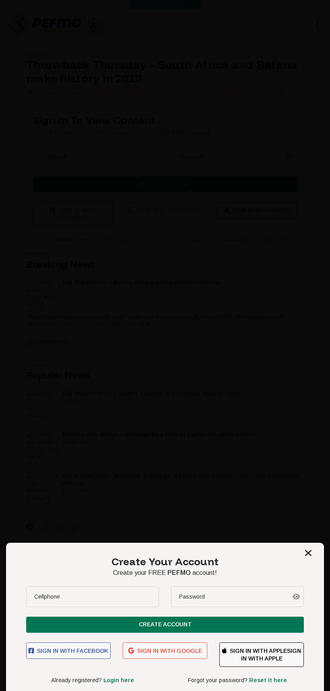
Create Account (165, 624)
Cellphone (47, 596)
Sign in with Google (169, 651)
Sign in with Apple (258, 651)
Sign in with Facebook (72, 651)
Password (192, 596)
